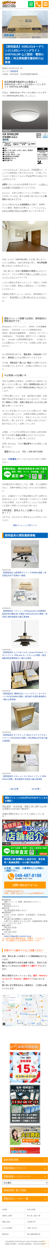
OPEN (45, 4)
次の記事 (35, 789)
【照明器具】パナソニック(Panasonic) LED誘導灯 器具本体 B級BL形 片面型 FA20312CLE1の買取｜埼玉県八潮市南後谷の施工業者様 (25, 598)
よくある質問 (7, 1228)
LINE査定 (31, 4)
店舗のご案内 (7, 1216)
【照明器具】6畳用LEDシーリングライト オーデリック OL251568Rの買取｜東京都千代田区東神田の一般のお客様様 (25, 681)
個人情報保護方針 (33, 1234)
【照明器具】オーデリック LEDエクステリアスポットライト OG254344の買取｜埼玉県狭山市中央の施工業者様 (25, 722)
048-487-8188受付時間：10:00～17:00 (38, 4)
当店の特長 (31, 1210)
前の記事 (14, 789)
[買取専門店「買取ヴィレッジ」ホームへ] (9, 7)
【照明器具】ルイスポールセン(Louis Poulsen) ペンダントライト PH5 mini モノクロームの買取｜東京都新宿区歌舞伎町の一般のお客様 (25, 639)
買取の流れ (6, 1222)
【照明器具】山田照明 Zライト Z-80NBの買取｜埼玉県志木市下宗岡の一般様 (25, 558)
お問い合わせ (32, 1228)
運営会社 (5, 1234)
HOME (4, 1210)
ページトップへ (45, 1243)
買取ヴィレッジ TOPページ (25, 525)
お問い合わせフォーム (25, 885)
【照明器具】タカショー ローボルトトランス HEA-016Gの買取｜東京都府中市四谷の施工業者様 (25, 762)
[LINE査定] (25, 479)
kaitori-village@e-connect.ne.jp (17, 936)
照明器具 (14, 71)
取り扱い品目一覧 (33, 1216)
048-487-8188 (25, 876)
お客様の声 (31, 1222)
